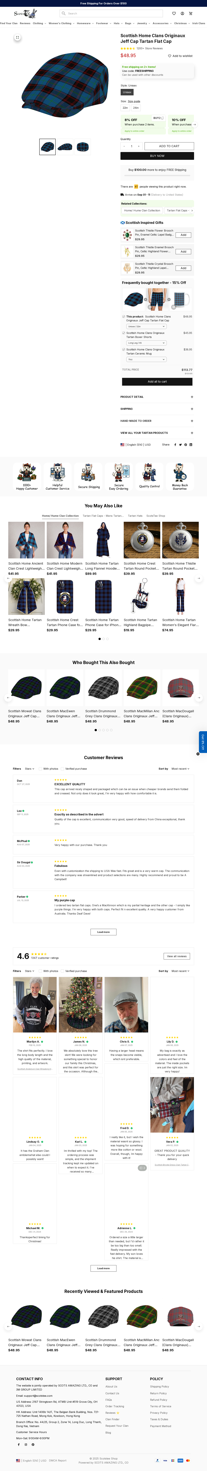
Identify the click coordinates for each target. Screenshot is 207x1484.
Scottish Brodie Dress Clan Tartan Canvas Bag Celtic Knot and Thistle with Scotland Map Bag (172, 1165)
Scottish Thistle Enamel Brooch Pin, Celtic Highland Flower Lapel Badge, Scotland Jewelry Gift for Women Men (154, 249)
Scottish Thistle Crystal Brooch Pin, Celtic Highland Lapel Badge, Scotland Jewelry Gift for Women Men (154, 266)
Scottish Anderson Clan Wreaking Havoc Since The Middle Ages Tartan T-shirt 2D (35, 1069)
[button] (203, 742)
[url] (150, 48)
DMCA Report (57, 1460)
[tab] (100, 639)
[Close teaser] (198, 754)
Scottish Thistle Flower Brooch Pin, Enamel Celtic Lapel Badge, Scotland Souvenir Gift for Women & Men (154, 233)
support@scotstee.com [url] (38, 1395)
